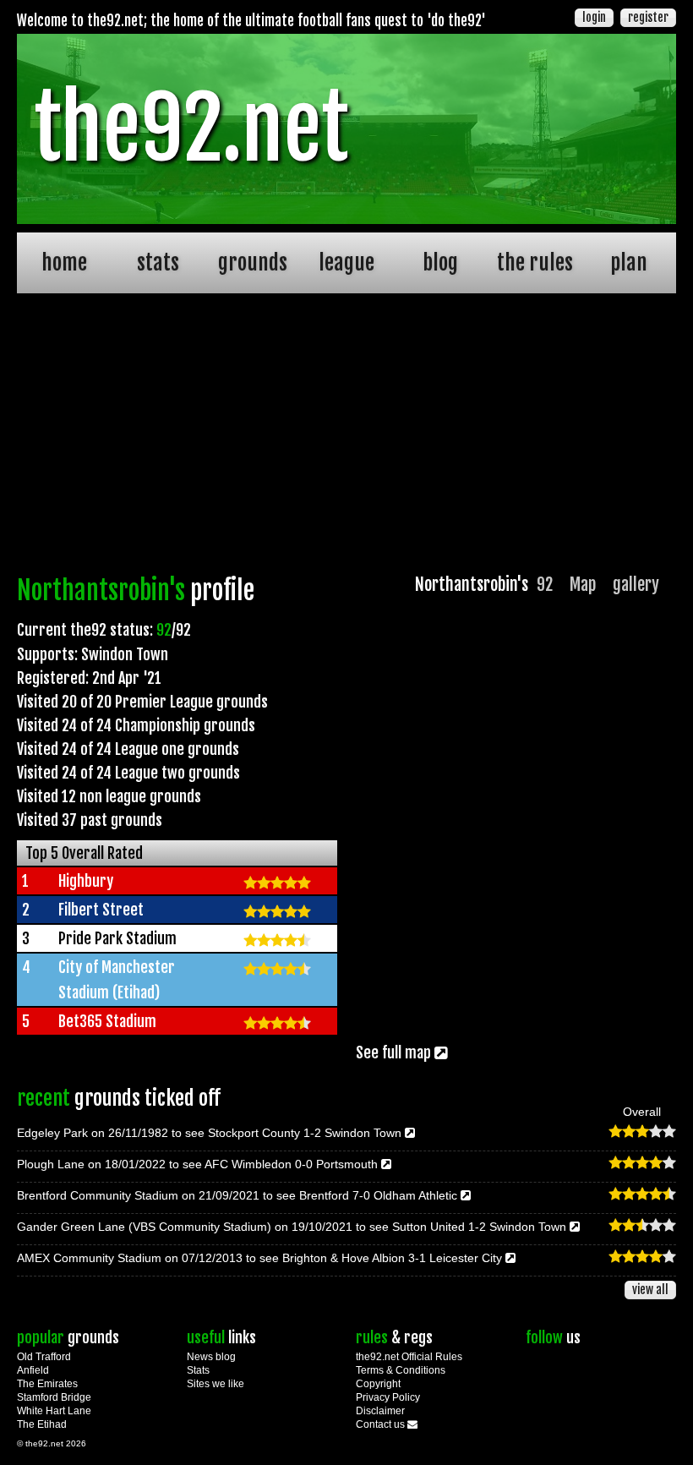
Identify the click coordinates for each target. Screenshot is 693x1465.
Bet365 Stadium (107, 1021)
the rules (535, 262)
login (594, 17)
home (64, 262)
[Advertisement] (346, 438)
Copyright (378, 1384)
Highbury (85, 881)
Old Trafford (44, 1357)
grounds (252, 262)
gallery (636, 584)
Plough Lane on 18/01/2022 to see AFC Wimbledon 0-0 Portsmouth (199, 1164)
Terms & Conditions (400, 1370)
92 (545, 584)
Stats (198, 1370)
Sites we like (215, 1384)
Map (583, 584)
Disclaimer (380, 1411)
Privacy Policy (388, 1397)
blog (440, 262)
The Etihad (42, 1424)
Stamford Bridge (54, 1397)
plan (628, 262)
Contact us (381, 1424)
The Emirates (47, 1384)
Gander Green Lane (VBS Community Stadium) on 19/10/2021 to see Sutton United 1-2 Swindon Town (293, 1226)
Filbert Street (101, 909)
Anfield (33, 1370)
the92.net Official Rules (409, 1357)
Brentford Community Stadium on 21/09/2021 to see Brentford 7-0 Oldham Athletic (239, 1195)
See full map (395, 1052)
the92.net (191, 128)
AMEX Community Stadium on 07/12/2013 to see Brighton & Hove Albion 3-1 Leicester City (261, 1258)
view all (650, 1289)
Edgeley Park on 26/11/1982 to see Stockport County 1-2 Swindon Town (211, 1133)
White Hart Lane (54, 1411)
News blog (211, 1357)
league (346, 262)
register (648, 17)
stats (158, 262)
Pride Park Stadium (117, 938)
